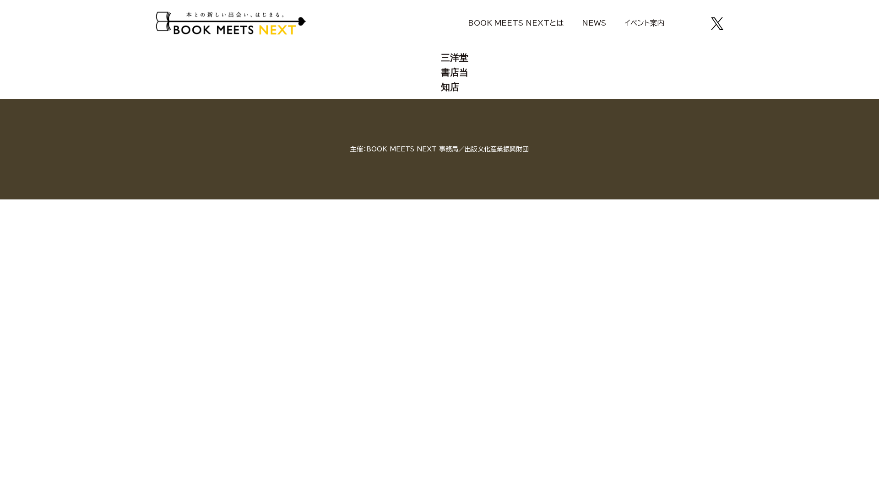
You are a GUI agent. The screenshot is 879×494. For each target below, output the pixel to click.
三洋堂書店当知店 (454, 72)
